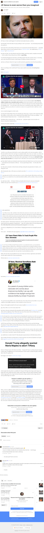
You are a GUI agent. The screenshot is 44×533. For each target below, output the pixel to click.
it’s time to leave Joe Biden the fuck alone (11, 483)
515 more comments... (4, 474)
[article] (22, 486)
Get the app (27, 527)
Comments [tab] (4, 436)
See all (3, 505)
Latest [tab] (5, 480)
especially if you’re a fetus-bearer (27, 231)
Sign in (40, 1)
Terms (24, 524)
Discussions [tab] (10, 480)
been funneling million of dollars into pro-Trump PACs (21, 312)
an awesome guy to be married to (21, 123)
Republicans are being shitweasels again (9, 485)
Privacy (21, 524)
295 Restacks (16, 420)
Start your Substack (19, 527)
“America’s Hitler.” (26, 49)
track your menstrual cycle (13, 258)
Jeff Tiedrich (6, 9)
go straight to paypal (20, 397)
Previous (5, 428)
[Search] (42, 481)
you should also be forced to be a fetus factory (27, 182)
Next (39, 428)
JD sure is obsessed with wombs (13, 276)
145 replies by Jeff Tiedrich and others (11, 456)
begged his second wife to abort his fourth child (13, 339)
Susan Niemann (6, 446)
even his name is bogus (16, 355)
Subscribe (36, 1)
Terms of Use (27, 511)
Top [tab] (2, 480)
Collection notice (29, 524)
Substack (16, 530)
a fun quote (6, 72)
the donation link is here (6, 397)
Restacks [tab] (8, 436)
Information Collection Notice (22, 512)
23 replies (5, 469)
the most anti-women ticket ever (11, 326)
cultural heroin (10, 51)
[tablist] (6, 436)
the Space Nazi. (34, 310)
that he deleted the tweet (31, 305)
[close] (33, 492)
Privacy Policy (30, 512)
